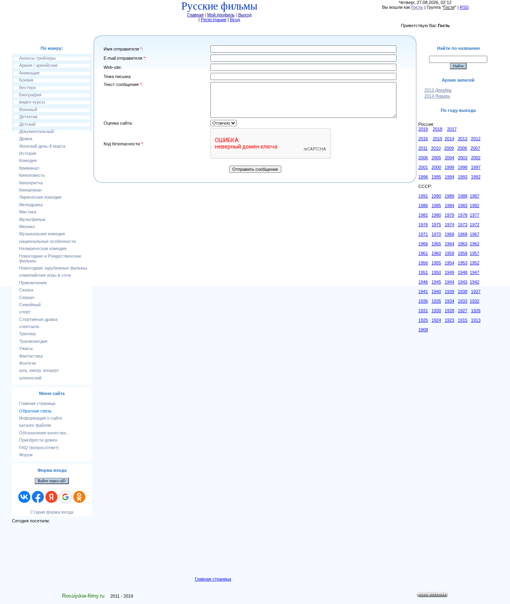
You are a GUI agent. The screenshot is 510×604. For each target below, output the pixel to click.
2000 (436, 167)
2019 (423, 129)
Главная (195, 14)
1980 (436, 215)
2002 (476, 157)
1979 (449, 215)
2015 (437, 138)
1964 (449, 243)
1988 (462, 196)
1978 (462, 215)
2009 (449, 148)
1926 (476, 310)
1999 (449, 167)
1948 (462, 272)
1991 (423, 196)
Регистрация (213, 19)
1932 (474, 301)
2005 (436, 157)
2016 (423, 138)
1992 (476, 176)
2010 (436, 148)
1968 (462, 234)
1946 (423, 282)
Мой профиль (221, 14)
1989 (449, 196)
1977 (474, 215)
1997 (476, 167)
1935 (436, 301)
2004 (449, 157)
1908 (423, 329)
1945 (436, 282)
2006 (423, 157)
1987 (474, 196)
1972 (474, 224)
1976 (423, 224)
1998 (462, 167)
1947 (474, 272)
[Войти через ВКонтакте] (24, 497)
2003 (462, 157)
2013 (462, 138)
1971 (423, 234)
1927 (462, 310)
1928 (449, 310)
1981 (423, 215)
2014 (449, 138)
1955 (436, 262)
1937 (476, 291)
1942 (474, 282)
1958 (462, 253)
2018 (437, 129)
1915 (462, 320)
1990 (436, 196)
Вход (235, 19)
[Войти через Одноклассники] (79, 497)
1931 (423, 310)
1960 (436, 253)
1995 (436, 176)
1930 (436, 310)
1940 (436, 291)
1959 (449, 253)
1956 (423, 262)
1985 (436, 205)
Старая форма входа (51, 512)
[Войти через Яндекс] (51, 497)
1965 (436, 243)
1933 (462, 301)
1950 (436, 272)
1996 (423, 176)
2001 (423, 167)
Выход (244, 14)
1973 (462, 224)
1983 (462, 205)
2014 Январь (437, 96)
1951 (423, 272)
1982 (474, 205)
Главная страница (213, 579)
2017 (452, 129)
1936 (423, 301)
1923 (449, 320)
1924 (436, 320)
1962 (474, 243)
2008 (462, 148)
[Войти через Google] (65, 497)
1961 (423, 253)
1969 (449, 234)
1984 (449, 205)
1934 (449, 301)
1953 (462, 262)
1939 (449, 291)
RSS (464, 7)
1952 (474, 262)
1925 (423, 320)
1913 (476, 320)
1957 (474, 253)
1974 (449, 224)
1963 (462, 243)
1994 (449, 176)
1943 (462, 282)
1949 (449, 272)
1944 (449, 282)
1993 (462, 176)
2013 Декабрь (438, 90)
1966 (423, 243)
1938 (462, 291)
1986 (423, 205)
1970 (436, 234)
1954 (449, 262)
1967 (474, 234)
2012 (476, 138)
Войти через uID (52, 481)
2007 (475, 148)
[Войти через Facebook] (38, 497)
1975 (436, 224)
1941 (423, 291)
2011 (423, 148)
